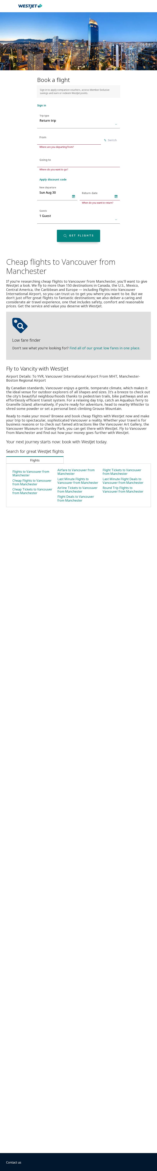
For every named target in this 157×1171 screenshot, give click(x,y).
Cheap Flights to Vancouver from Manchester (32, 482)
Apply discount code (52, 179)
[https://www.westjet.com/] (30, 8)
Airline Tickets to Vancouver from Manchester (77, 490)
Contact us (13, 1162)
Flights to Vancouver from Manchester (30, 473)
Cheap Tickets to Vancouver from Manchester (32, 491)
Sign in (41, 105)
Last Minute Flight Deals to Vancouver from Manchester (123, 481)
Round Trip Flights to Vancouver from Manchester (123, 490)
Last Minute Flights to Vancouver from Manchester (77, 481)
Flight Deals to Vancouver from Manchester (75, 498)
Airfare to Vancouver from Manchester (76, 472)
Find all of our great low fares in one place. (105, 348)
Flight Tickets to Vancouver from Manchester (122, 472)
